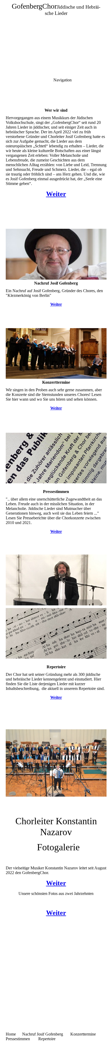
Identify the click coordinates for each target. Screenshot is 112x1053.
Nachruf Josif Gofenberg (43, 1034)
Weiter (56, 194)
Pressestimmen (18, 1039)
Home (11, 1034)
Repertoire (46, 1039)
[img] (56, 36)
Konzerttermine (83, 1034)
